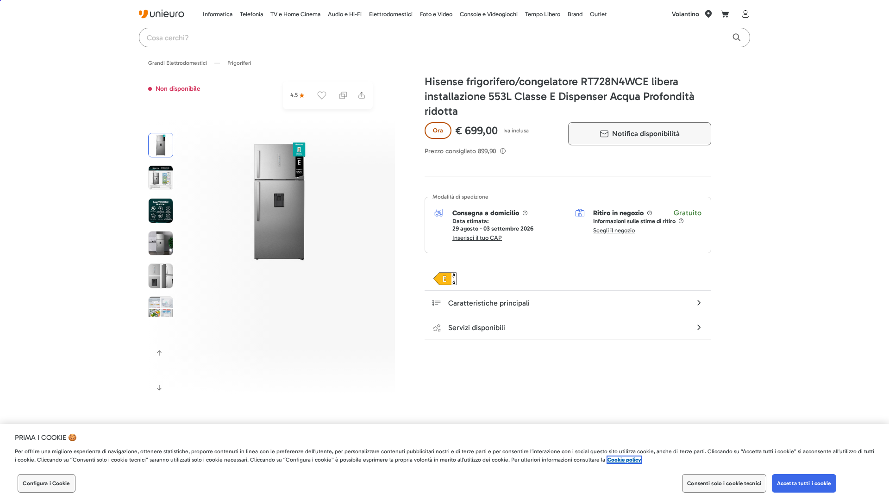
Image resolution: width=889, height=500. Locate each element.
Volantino (685, 14)
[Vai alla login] (743, 14)
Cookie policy (624, 459)
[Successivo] (159, 387)
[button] (279, 202)
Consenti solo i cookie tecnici (724, 483)
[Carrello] (725, 14)
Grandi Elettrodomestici (177, 63)
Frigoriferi (239, 63)
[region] (444, 462)
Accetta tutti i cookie (804, 483)
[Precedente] (159, 352)
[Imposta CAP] (708, 14)
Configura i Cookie (46, 483)
